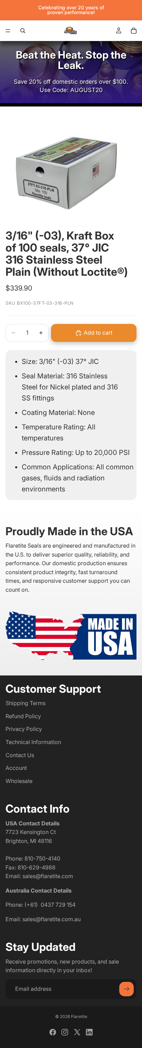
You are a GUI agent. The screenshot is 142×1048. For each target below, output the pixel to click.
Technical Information (33, 742)
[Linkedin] (89, 1032)
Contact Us (20, 755)
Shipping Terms (25, 703)
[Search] (22, 30)
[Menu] (8, 31)
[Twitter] (77, 1032)
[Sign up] (126, 989)
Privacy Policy (24, 729)
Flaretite (79, 1016)
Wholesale (19, 780)
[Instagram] (65, 1032)
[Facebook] (53, 1032)
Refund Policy (23, 716)
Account (16, 768)
